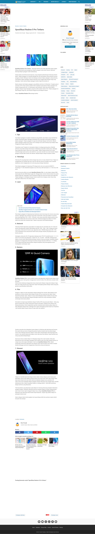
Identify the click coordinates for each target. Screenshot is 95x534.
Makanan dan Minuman (66, 186)
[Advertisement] (47, 14)
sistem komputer (74, 100)
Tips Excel (73, 90)
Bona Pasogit (70, 38)
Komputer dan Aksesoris (66, 206)
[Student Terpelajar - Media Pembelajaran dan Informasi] (21, 1)
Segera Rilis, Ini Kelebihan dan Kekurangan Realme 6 (30, 211)
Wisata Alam (63, 95)
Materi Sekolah (55, 1)
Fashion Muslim (65, 179)
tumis (68, 102)
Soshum (73, 88)
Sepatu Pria (63, 175)
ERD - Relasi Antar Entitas (71, 108)
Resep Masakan (72, 1)
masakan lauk (72, 97)
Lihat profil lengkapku (70, 46)
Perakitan (63, 81)
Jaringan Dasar (64, 72)
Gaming (68, 70)
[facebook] (19, 432)
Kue (68, 74)
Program (46, 1)
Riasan (62, 83)
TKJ (39, 1)
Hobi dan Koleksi (65, 199)
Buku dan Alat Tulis (65, 208)
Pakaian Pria (64, 172)
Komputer (63, 74)
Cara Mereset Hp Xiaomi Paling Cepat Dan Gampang (29, 207)
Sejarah (71, 83)
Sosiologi (63, 90)
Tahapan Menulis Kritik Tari (72, 148)
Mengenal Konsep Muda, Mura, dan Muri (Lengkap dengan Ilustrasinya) (72, 129)
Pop (67, 81)
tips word (63, 102)
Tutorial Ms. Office (69, 93)
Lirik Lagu (72, 74)
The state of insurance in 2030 (72, 136)
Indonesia (22, 419)
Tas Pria (63, 190)
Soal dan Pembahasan (65, 88)
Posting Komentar (41, 32)
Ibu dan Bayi (64, 201)
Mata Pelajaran (64, 79)
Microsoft (33, 1)
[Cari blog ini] (79, 1)
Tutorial (62, 93)
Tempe (68, 90)
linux (67, 97)
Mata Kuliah (69, 76)
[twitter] (28, 432)
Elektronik (63, 170)
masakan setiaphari (65, 100)
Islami (75, 70)
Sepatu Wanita (64, 188)
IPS (72, 70)
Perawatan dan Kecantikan (67, 197)
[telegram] (54, 432)
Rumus (67, 83)
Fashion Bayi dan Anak (66, 203)
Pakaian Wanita (64, 183)
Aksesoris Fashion (65, 168)
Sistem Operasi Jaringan (74, 86)
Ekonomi (63, 70)
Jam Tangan (64, 192)
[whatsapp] (45, 432)
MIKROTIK (63, 76)
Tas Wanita (63, 181)
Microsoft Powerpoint (73, 79)
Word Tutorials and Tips (72, 95)
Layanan (64, 1)
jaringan (62, 97)
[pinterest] (37, 432)
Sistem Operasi (64, 86)
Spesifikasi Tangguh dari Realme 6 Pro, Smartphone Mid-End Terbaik (33, 209)
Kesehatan (71, 72)
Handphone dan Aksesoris (67, 177)
